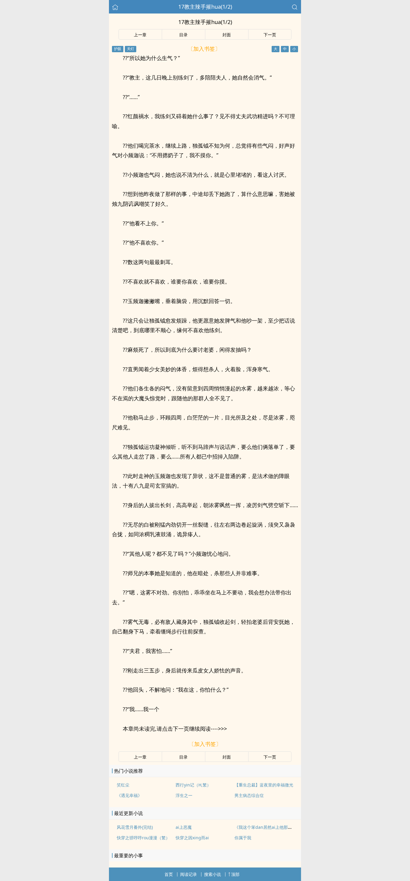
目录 (183, 35)
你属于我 (242, 837)
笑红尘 (123, 785)
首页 (168, 874)
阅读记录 (188, 874)
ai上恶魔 (184, 827)
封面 (226, 35)
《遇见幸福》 (129, 795)
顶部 (235, 874)
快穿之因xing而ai (192, 837)
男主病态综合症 (249, 795)
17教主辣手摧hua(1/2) (205, 6)
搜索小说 (212, 874)
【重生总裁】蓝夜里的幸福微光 (263, 785)
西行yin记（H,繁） (193, 785)
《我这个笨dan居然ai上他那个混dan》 (271, 827)
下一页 (270, 35)
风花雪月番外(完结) (135, 827)
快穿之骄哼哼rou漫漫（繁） (143, 837)
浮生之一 (184, 795)
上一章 (140, 35)
